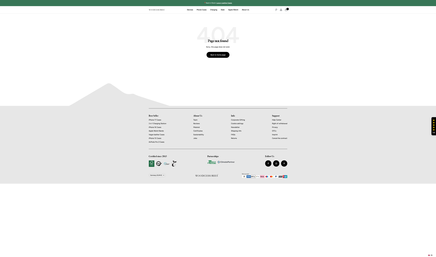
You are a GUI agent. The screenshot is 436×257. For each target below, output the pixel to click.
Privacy (275, 127)
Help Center (276, 120)
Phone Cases (202, 10)
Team (195, 120)
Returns (234, 138)
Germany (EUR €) (156, 175)
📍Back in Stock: (218, 3)
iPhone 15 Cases (155, 138)
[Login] (281, 10)
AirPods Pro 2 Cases (156, 142)
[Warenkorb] (286, 10)
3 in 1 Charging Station (157, 123)
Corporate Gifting (238, 120)
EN (431, 255)
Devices (190, 10)
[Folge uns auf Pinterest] (284, 163)
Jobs (195, 138)
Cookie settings (237, 123)
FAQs (233, 135)
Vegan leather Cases (156, 135)
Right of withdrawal (279, 123)
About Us (245, 10)
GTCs (274, 131)
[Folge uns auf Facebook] (268, 163)
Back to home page (218, 55)
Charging (213, 10)
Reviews (196, 123)
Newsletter (235, 127)
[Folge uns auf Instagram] (276, 163)
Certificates (198, 131)
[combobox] (430, 255)
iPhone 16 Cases (155, 127)
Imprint (275, 135)
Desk (223, 10)
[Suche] (276, 10)
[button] (433, 126)
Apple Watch (233, 10)
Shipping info (236, 131)
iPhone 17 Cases (155, 120)
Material (196, 127)
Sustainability (198, 135)
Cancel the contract (279, 138)
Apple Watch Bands (156, 131)
